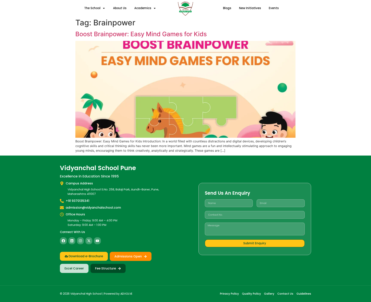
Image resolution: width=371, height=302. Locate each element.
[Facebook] (63, 240)
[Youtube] (97, 240)
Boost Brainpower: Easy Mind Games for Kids (141, 34)
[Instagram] (80, 240)
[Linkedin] (71, 240)
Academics (142, 8)
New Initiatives (250, 8)
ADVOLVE (126, 294)
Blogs (227, 8)
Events (274, 8)
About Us (120, 8)
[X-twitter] (88, 240)
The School (92, 8)
